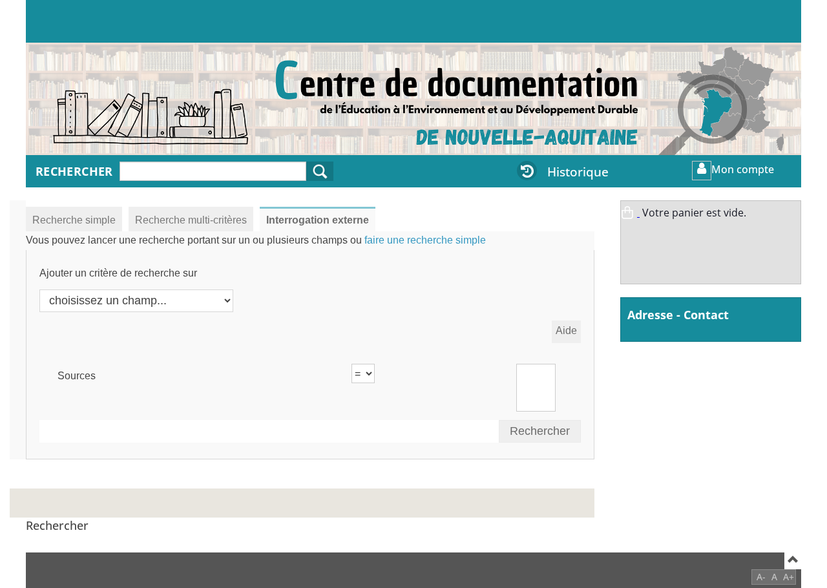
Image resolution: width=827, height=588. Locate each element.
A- (761, 577)
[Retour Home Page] (113, 105)
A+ (788, 577)
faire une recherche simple (425, 240)
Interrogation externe (317, 220)
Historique (578, 171)
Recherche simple (74, 220)
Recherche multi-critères (191, 220)
